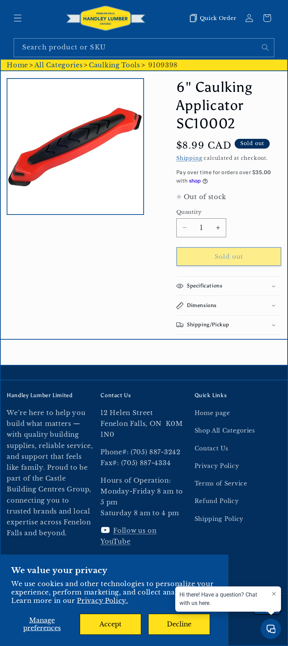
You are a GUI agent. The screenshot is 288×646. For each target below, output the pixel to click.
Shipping (189, 158)
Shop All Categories (225, 430)
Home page (212, 412)
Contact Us (211, 448)
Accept (110, 624)
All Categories (58, 65)
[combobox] (144, 48)
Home (17, 65)
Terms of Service (221, 483)
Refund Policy (217, 500)
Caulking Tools (114, 65)
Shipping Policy (219, 518)
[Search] (265, 47)
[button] (18, 18)
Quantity (189, 212)
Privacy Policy (217, 465)
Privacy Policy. (102, 601)
